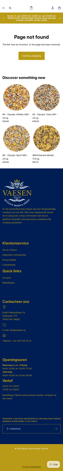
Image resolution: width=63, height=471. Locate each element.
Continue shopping (31, 55)
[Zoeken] (10, 8)
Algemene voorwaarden (14, 254)
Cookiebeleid (8, 264)
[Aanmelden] (56, 429)
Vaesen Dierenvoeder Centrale (35, 448)
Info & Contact (9, 250)
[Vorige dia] (3, 18)
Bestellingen (8, 282)
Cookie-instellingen (31, 466)
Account (6, 277)
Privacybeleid (9, 260)
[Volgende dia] (59, 18)
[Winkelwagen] (59, 8)
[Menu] (3, 8)
